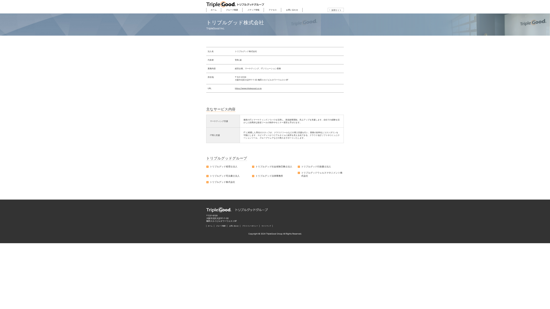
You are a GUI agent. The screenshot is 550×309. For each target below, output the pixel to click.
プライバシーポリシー (250, 226)
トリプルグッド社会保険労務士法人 (274, 166)
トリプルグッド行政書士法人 (316, 166)
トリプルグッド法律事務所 (269, 175)
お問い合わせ (292, 10)
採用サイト (336, 10)
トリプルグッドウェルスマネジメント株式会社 (321, 173)
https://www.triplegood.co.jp (248, 88)
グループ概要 (232, 10)
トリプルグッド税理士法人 (223, 166)
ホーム (214, 10)
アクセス (273, 10)
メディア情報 (253, 10)
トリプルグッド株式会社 (222, 182)
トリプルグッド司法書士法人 (225, 175)
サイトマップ (266, 226)
